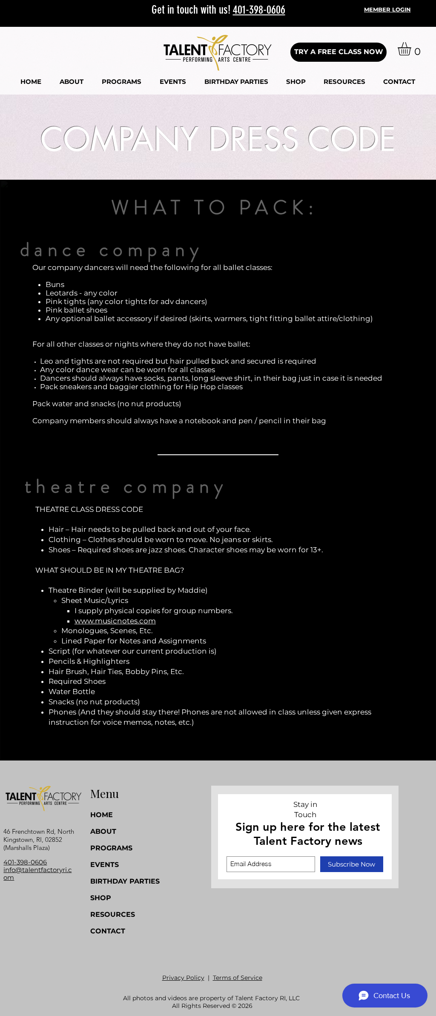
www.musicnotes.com (115, 621)
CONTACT (107, 931)
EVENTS (104, 865)
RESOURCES (112, 914)
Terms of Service (237, 978)
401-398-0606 (259, 10)
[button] (71, 81)
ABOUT (103, 831)
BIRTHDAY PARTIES (114, 881)
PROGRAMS (111, 848)
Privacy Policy (183, 978)
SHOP (100, 898)
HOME (101, 815)
